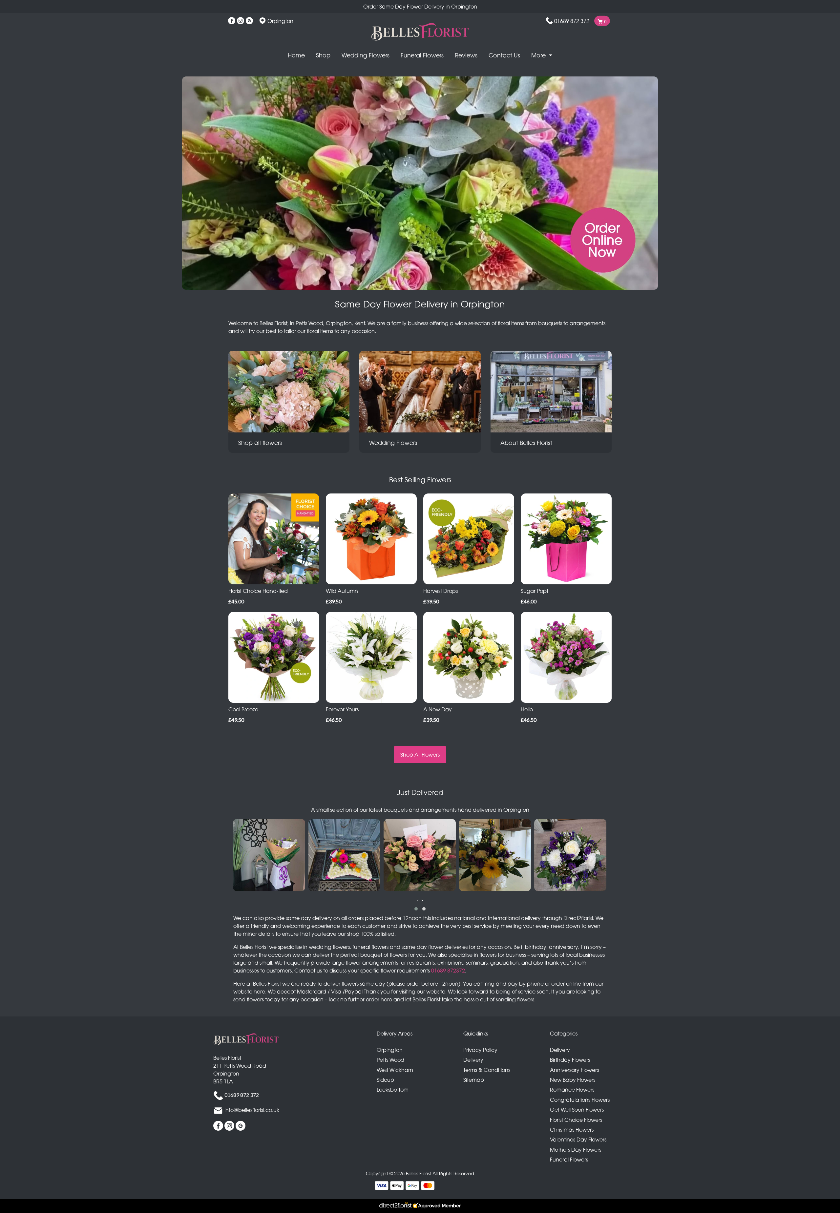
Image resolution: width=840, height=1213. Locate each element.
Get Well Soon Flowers (577, 1109)
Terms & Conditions (486, 1070)
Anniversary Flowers (574, 1070)
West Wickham (395, 1070)
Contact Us (504, 55)
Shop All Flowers (420, 754)
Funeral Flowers (422, 55)
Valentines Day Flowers (578, 1139)
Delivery (473, 1059)
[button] (416, 909)
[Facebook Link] (231, 21)
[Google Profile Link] (249, 21)
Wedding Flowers (365, 55)
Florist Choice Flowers (576, 1120)
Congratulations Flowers (580, 1100)
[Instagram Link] (240, 21)
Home (296, 55)
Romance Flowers (572, 1089)
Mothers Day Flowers (575, 1149)
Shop (323, 55)
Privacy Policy (480, 1050)
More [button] (539, 55)
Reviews (466, 55)
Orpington (390, 1050)
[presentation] (417, 900)
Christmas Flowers (572, 1129)
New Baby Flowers (572, 1080)
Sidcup (385, 1080)
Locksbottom (393, 1089)
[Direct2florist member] (420, 1206)
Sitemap (473, 1080)
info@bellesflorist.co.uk (251, 1110)
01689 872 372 (571, 21)
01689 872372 (448, 970)
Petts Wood (390, 1059)
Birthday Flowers (570, 1059)
